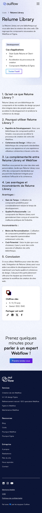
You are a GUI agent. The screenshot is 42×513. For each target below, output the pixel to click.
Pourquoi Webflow (9, 432)
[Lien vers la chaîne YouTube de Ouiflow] (11, 483)
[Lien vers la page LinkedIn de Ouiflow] (3, 483)
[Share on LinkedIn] (12, 315)
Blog (4, 423)
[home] (10, 3)
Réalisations (6, 454)
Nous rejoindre (7, 462)
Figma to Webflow (9, 406)
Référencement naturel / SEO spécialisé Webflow (20, 401)
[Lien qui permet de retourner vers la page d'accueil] (21, 379)
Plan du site (6, 458)
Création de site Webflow (11, 393)
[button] (37, 4)
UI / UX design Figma (10, 397)
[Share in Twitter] (17, 315)
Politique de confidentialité (12, 498)
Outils (4, 427)
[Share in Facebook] (22, 315)
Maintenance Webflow (10, 410)
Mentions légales (8, 490)
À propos (5, 449)
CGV (4, 494)
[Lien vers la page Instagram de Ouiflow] (7, 483)
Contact (5, 466)
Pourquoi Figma (8, 436)
